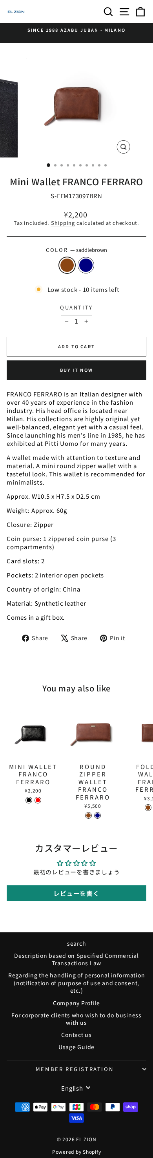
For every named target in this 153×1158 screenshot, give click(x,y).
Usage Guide (76, 1047)
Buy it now (76, 370)
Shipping (63, 222)
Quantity (76, 307)
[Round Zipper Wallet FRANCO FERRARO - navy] (97, 815)
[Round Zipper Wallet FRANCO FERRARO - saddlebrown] (88, 815)
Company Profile (76, 1003)
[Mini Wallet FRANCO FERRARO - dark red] (38, 800)
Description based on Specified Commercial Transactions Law (76, 959)
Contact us (76, 1035)
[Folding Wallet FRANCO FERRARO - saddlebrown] (148, 808)
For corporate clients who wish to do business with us (76, 1019)
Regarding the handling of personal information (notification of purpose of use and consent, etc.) (76, 982)
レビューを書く (76, 893)
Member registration (74, 1069)
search (76, 943)
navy (86, 265)
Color (76, 249)
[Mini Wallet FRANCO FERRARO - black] (29, 800)
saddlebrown (67, 265)
